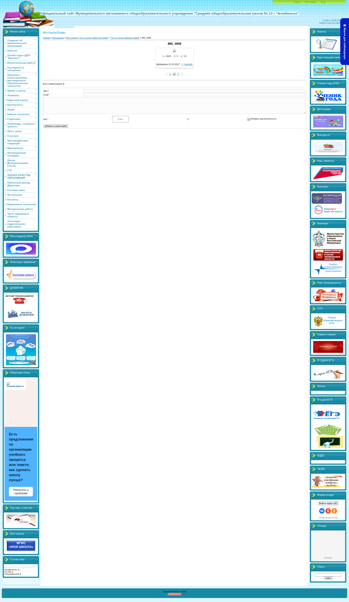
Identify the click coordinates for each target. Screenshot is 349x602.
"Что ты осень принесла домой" (125, 38)
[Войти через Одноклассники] (334, 511)
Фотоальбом (58, 38)
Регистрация (310, 2)
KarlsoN (188, 64)
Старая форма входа (328, 518)
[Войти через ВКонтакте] (322, 511)
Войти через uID (328, 503)
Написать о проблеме (21, 491)
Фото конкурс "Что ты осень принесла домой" (87, 38)
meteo (328, 558)
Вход (322, 2)
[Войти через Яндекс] (328, 511)
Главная (296, 2)
